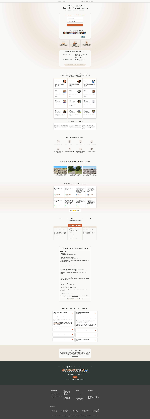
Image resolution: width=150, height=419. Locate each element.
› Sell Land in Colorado (53, 411)
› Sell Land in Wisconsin (95, 410)
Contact (65, 399)
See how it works (79, 299)
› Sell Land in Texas (84, 409)
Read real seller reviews (70, 299)
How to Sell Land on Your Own (80, 398)
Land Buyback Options (79, 400)
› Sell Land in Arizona (53, 409)
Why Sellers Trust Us (84, 1)
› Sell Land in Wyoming (95, 411)
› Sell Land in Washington (96, 409)
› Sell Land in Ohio (74, 410)
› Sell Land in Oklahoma (74, 411)
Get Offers (91, 1)
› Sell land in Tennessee (85, 410)
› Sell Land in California (53, 410)
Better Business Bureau (67, 398)
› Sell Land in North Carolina (75, 409)
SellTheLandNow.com (61, 1)
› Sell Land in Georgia (64, 409)
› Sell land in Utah (84, 411)
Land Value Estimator (56, 323)
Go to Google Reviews (67, 397)
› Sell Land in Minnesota (64, 410)
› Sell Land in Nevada (64, 411)
